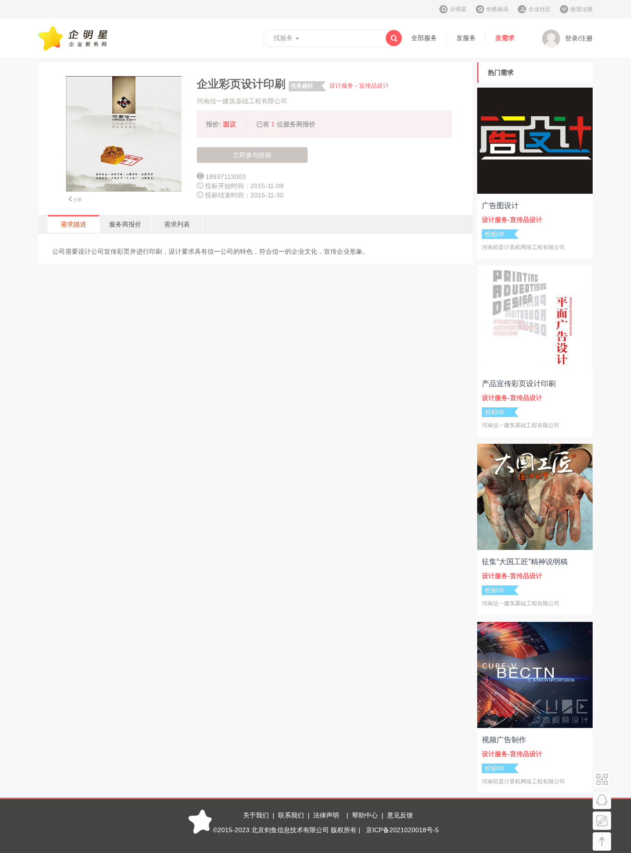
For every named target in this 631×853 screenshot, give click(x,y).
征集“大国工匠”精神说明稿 (525, 562)
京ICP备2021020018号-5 (402, 830)
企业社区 (539, 9)
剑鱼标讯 (497, 9)
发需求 (505, 38)
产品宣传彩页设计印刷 (519, 384)
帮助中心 (365, 815)
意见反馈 (400, 815)
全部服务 (424, 38)
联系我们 (291, 815)
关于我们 (256, 815)
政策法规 (581, 9)
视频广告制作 (504, 740)
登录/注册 (579, 38)
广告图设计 (500, 205)
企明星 (458, 9)
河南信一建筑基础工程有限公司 (242, 101)
